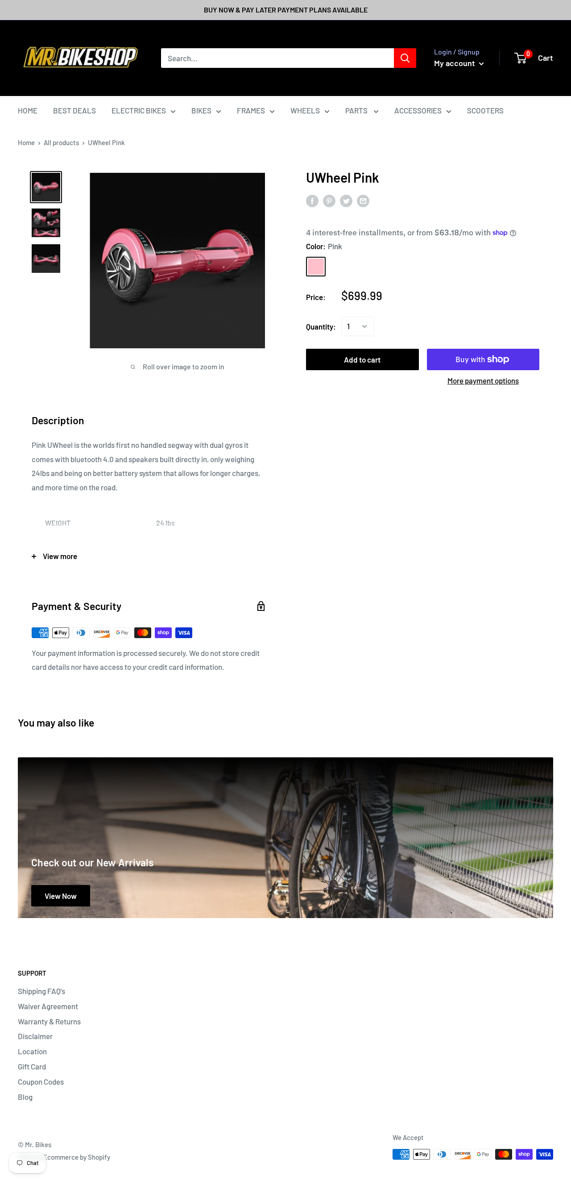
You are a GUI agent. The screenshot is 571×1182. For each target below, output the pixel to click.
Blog (25, 1096)
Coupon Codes (41, 1081)
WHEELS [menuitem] (305, 110)
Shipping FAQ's (41, 990)
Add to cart (362, 359)
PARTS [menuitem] (357, 110)
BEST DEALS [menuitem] (74, 110)
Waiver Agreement (48, 1006)
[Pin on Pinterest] (329, 200)
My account (455, 63)
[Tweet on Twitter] (346, 200)
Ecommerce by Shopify (76, 1157)
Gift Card (32, 1066)
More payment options (483, 380)
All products (61, 142)
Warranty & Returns (49, 1021)
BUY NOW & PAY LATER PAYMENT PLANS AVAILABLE (286, 9)
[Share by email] (363, 200)
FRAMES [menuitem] (251, 110)
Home (26, 142)
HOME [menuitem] (27, 110)
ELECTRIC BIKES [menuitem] (139, 110)
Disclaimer (35, 1036)
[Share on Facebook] (312, 200)
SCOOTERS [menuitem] (485, 110)
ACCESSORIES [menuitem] (418, 110)
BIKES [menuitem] (201, 110)
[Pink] (316, 266)
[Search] (405, 58)
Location (32, 1051)
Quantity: (321, 326)
